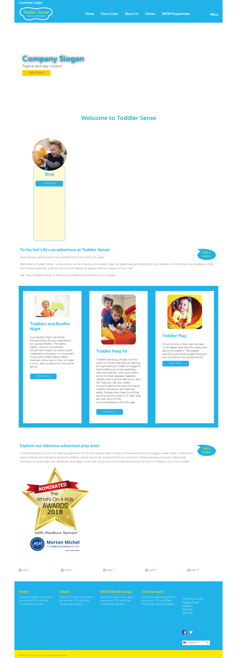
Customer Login (30, 3)
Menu (214, 14)
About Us (131, 14)
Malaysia (193, 642)
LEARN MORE (49, 183)
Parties (150, 14)
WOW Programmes (176, 14)
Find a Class (109, 14)
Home (89, 14)
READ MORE (43, 376)
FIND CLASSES (36, 73)
